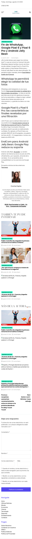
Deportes (4, 513)
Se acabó (17, 152)
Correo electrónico (7, 461)
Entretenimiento (6, 515)
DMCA (3, 529)
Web (18, 461)
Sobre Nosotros (6, 525)
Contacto (4, 517)
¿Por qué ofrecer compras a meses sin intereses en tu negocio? (15, 268)
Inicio (3, 501)
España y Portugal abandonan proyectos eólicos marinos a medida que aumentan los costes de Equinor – (15, 385)
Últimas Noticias (6, 503)
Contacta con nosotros (8, 527)
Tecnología (4, 511)
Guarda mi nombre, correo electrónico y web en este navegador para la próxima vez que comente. (15, 470)
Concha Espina (14, 57)
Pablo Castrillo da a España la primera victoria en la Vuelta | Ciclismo (15, 241)
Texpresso (4, 167)
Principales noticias (7, 41)
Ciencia (3, 509)
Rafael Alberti (17, 272)
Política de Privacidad (8, 534)
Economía (4, 507)
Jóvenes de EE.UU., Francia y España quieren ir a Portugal (14, 295)
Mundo (3, 505)
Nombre (4, 453)
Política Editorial (6, 532)
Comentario (5, 432)
